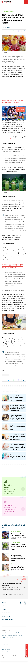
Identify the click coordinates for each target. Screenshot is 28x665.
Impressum (4, 647)
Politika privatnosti (6, 651)
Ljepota (4, 609)
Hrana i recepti (6, 612)
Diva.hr (20, 632)
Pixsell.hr (4, 637)
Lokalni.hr (4, 635)
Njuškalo (10, 635)
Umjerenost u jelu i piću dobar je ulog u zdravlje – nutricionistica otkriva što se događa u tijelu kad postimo (12, 265)
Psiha (3, 606)
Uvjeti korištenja (6, 649)
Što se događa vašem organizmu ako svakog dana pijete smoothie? (12, 101)
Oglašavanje (5, 644)
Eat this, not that (6, 139)
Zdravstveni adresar (7, 619)
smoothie (5, 374)
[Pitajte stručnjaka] (27, 650)
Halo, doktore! (6, 616)
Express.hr (10, 637)
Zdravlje (4, 602)
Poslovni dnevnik (13, 632)
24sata (15, 635)
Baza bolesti (5, 623)
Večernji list (4, 632)
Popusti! (20, 635)
